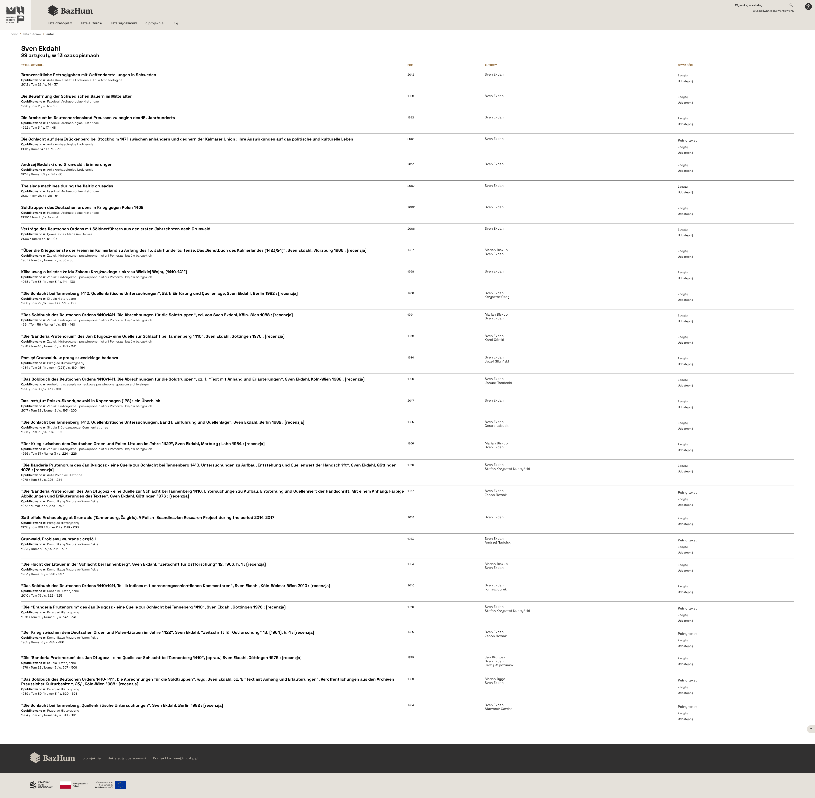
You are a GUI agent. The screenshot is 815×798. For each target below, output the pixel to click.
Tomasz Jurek (496, 589)
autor (50, 34)
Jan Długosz (495, 657)
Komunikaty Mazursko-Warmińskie (72, 501)
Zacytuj (683, 75)
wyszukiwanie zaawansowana (773, 10)
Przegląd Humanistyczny (65, 363)
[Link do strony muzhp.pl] (15, 15)
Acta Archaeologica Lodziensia (70, 144)
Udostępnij (685, 81)
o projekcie (154, 23)
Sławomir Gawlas (498, 709)
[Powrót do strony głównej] (52, 758)
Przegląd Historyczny (63, 523)
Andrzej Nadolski (498, 542)
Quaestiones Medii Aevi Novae (70, 234)
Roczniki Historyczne (63, 591)
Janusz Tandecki (498, 383)
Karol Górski (494, 340)
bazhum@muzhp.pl (182, 758)
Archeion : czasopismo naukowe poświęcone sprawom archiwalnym (98, 384)
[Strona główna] (70, 10)
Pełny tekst (687, 140)
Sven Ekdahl (494, 74)
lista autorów (32, 34)
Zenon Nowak (496, 495)
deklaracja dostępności (127, 758)
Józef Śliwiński (497, 361)
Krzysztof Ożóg (497, 297)
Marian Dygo (495, 679)
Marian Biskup (496, 250)
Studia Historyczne (61, 299)
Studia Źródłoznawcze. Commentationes (77, 427)
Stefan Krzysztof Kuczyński (507, 469)
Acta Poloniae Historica (64, 475)
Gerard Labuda (497, 426)
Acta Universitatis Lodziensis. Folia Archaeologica (84, 80)
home (14, 34)
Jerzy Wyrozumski (499, 665)
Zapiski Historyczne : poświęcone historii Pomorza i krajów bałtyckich (99, 255)
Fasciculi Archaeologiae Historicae (73, 101)
